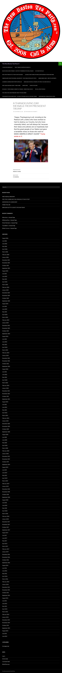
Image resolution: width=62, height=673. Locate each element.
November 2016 (6, 557)
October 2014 (5, 625)
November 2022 (6, 361)
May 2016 (4, 573)
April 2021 (4, 412)
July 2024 (4, 306)
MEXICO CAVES (17, 170)
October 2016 (5, 560)
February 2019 (5, 483)
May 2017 (4, 540)
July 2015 (4, 600)
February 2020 (5, 450)
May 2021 (4, 410)
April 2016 (4, 576)
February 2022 (5, 385)
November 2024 (6, 295)
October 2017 (5, 527)
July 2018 (4, 502)
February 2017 (5, 549)
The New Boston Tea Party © (10, 64)
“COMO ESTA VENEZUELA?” (7, 67)
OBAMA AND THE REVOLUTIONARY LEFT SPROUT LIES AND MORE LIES (37, 81)
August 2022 (5, 369)
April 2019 (4, 478)
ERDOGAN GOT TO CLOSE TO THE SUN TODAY (13, 207)
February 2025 (5, 287)
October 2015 (5, 592)
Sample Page (25, 85)
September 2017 (6, 530)
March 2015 (5, 611)
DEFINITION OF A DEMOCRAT (9, 202)
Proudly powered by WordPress (8, 671)
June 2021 (4, 407)
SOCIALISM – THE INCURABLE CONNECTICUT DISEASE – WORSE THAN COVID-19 (17, 89)
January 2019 (5, 486)
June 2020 (4, 440)
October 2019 (5, 461)
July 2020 (4, 437)
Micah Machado (6, 222)
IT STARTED (16, 176)
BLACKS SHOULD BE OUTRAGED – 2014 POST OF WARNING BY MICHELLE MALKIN (17, 70)
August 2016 (5, 565)
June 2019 (4, 472)
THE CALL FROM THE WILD (40, 89)
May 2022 (4, 377)
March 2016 (5, 579)
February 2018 (5, 516)
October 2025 (5, 265)
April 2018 (4, 510)
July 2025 (4, 273)
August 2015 (5, 598)
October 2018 (5, 494)
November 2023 (6, 328)
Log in (3, 656)
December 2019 (6, 456)
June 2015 (4, 603)
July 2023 (4, 339)
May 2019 (4, 475)
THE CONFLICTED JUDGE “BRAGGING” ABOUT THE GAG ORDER (14, 92)
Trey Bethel (5, 225)
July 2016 (4, 568)
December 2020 (6, 423)
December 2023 (6, 325)
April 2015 (4, 609)
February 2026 (5, 254)
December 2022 (6, 358)
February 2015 (5, 614)
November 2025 (6, 262)
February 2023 (5, 352)
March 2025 (5, 284)
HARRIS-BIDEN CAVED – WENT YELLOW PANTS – (47, 78)
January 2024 (5, 322)
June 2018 (4, 505)
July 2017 (4, 535)
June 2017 (4, 538)
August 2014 (5, 630)
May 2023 (4, 344)
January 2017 (5, 551)
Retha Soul (4, 217)
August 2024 (5, 303)
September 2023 (6, 333)
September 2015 (6, 595)
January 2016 (5, 584)
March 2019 (5, 480)
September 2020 (6, 431)
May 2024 (4, 311)
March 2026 (5, 251)
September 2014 (6, 628)
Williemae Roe (5, 220)
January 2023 (5, 355)
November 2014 (6, 622)
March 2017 (5, 546)
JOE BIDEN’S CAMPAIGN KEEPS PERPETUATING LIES (12, 81)
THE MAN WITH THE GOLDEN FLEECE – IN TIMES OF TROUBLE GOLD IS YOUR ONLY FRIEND (19, 96)
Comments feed (6, 661)
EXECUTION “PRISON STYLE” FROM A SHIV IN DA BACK (12, 74)
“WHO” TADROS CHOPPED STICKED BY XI (22, 67)
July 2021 (4, 404)
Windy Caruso (5, 228)
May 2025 (4, 279)
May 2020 (4, 442)
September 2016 (6, 562)
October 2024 (5, 298)
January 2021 (5, 421)
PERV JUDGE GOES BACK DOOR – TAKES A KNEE (11, 85)
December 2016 (6, 554)
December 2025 (6, 260)
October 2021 (5, 396)
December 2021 (6, 391)
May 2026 (4, 246)
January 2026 (5, 257)
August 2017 (5, 532)
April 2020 (4, 445)
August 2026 (5, 238)
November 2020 (6, 426)
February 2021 (5, 418)
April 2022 (4, 380)
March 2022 (5, 382)
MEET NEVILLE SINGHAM (8, 196)
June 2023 (4, 341)
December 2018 (6, 489)
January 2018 (5, 519)
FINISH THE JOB (6, 204)
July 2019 (4, 470)
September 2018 (6, 497)
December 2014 (6, 620)
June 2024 (4, 309)
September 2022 (6, 366)
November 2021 (6, 393)
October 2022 (5, 363)
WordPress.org (5, 664)
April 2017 (4, 543)
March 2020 (5, 448)
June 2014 (4, 636)
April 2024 (4, 314)
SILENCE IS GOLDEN (33, 85)
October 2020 (5, 429)
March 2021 (5, 415)
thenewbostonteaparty (31, 111)
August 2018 (5, 500)
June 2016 (4, 570)
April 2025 (4, 281)
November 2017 (6, 524)
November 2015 (6, 590)
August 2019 (5, 467)
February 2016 (5, 581)
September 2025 (6, 268)
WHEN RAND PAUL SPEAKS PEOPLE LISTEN (47, 96)
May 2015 (4, 606)
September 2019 (6, 464)
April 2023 (4, 347)
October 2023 (5, 331)
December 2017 (6, 521)
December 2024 (6, 292)
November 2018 (6, 491)
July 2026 (4, 241)
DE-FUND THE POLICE (39, 70)
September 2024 (6, 301)
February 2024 (5, 320)
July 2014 (4, 633)
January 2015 (5, 617)
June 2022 (4, 374)
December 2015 (6, 587)
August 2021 (5, 401)
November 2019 (6, 459)
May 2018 (4, 508)
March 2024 (5, 317)
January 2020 (5, 453)
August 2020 (5, 434)
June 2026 (4, 243)
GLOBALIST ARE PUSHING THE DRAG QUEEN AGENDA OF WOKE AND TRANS (39, 74)
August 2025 (5, 271)
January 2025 (5, 290)
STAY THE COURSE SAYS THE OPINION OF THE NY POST (16, 199)
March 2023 (5, 350)
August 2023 (5, 336)
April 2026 (4, 249)
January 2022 (5, 388)
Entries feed (5, 658)
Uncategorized (5, 646)
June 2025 (4, 276)
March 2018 (5, 513)
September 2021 (6, 399)
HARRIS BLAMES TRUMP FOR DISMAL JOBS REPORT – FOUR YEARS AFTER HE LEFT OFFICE (19, 78)
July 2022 (4, 371)
